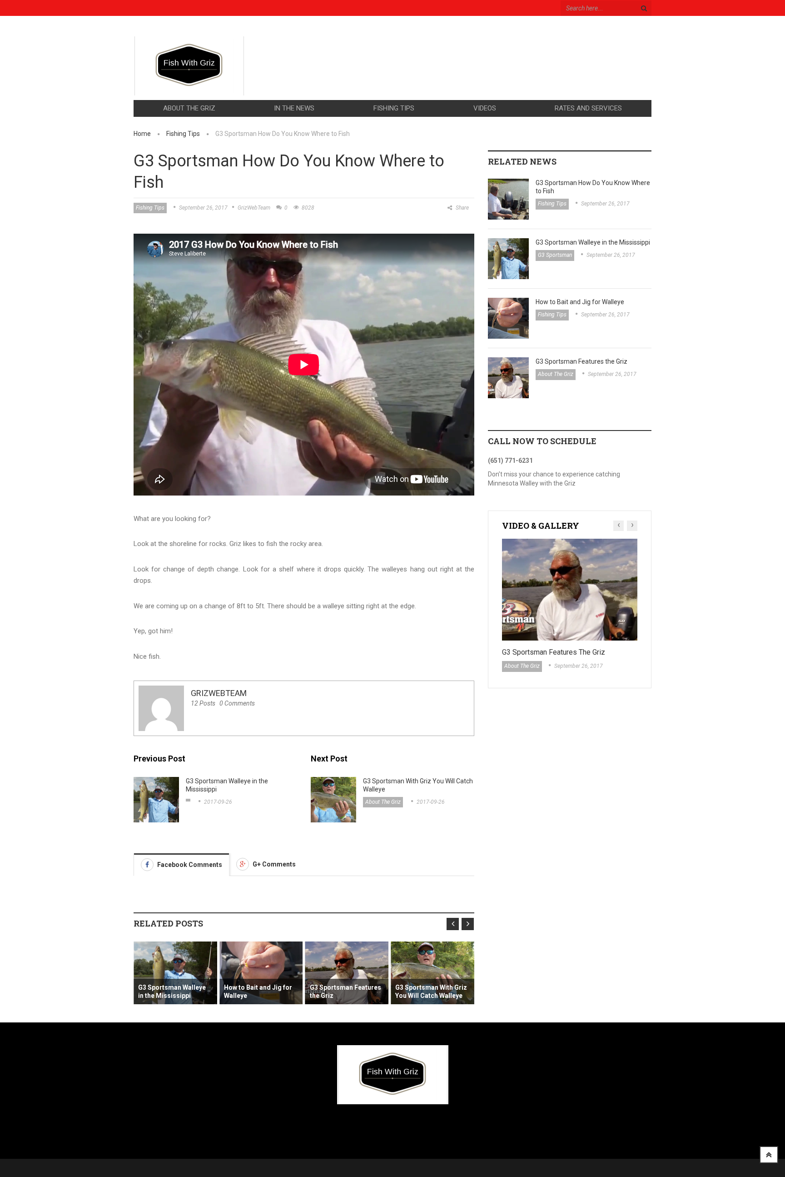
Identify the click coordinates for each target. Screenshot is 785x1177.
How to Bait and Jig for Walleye (258, 991)
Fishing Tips (393, 108)
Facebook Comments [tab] (189, 864)
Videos (484, 108)
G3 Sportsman (555, 255)
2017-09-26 (218, 802)
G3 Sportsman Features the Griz (345, 991)
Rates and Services (588, 108)
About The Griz (189, 108)
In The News (294, 108)
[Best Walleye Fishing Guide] (189, 65)
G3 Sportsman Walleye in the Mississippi (227, 785)
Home (142, 133)
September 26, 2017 (203, 208)
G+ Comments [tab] (273, 864)
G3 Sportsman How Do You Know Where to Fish (593, 187)
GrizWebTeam (254, 208)
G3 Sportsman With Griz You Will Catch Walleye (418, 785)
